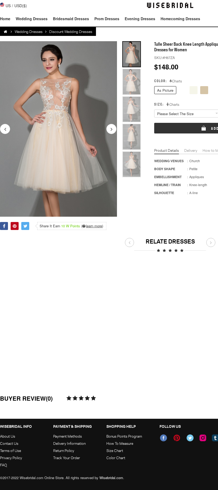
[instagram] (202, 438)
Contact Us (9, 443)
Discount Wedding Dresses (70, 31)
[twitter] (190, 438)
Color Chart (115, 457)
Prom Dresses (106, 18)
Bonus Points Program (124, 436)
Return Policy (63, 450)
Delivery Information (69, 443)
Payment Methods (67, 436)
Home (5, 18)
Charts (177, 81)
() (92, 226)
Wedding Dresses (32, 18)
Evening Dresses (140, 18)
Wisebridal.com (111, 477)
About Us (7, 436)
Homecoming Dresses (180, 18)
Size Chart (114, 450)
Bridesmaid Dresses (71, 18)
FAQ (3, 465)
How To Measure (119, 443)
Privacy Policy (11, 457)
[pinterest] (177, 438)
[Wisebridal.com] (6, 32)
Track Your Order (66, 457)
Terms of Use (10, 450)
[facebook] (163, 438)
